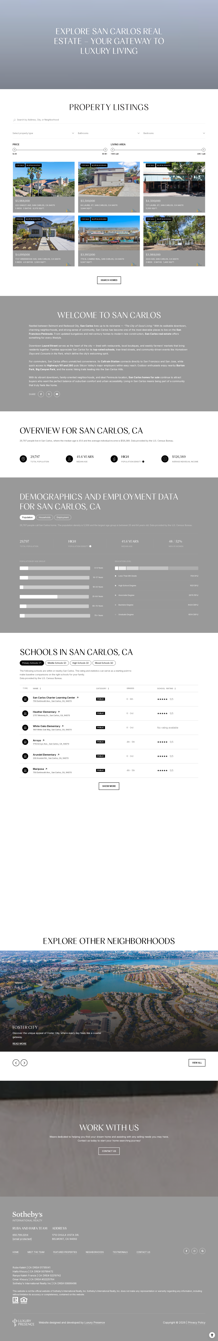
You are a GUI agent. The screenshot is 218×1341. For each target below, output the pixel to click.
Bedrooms (149, 133)
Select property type (23, 133)
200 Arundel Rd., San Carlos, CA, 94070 (51, 758)
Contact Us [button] (109, 1151)
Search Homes (109, 280)
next (24, 1062)
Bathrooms (83, 133)
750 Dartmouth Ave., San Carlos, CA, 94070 (52, 701)
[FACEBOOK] (186, 1251)
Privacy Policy (196, 1322)
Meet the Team (36, 1252)
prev (16, 1062)
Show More (109, 786)
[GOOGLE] (202, 1251)
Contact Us (143, 1252)
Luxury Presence (94, 1322)
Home (16, 1252)
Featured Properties (65, 1252)
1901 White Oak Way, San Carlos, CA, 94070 (52, 730)
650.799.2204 (20, 1234)
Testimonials (120, 1252)
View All (197, 1062)
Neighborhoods (95, 1252)
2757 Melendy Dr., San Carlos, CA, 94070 (51, 715)
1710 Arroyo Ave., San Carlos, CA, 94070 (51, 744)
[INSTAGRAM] (194, 1251)
